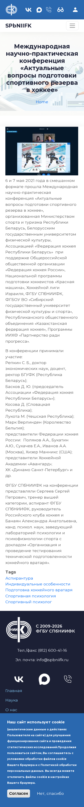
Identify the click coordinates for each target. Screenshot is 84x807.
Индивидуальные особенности (37, 584)
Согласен (18, 793)
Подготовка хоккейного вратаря (39, 589)
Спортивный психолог (28, 601)
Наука (11, 700)
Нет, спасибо (50, 793)
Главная (13, 690)
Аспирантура (19, 578)
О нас (11, 709)
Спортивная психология (30, 596)
